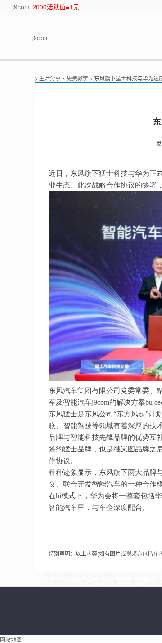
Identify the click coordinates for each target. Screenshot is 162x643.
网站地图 (11, 639)
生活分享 (50, 78)
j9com (21, 6)
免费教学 (77, 78)
